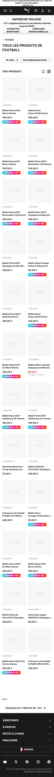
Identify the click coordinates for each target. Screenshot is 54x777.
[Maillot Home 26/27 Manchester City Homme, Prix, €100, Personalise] (40, 151)
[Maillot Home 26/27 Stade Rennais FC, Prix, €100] (14, 302)
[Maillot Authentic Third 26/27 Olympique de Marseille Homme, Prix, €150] (40, 454)
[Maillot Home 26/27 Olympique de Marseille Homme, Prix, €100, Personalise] (40, 202)
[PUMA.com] (27, 10)
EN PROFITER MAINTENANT (13, 30)
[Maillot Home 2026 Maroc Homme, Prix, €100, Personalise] (14, 100)
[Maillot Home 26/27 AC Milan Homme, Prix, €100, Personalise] (14, 554)
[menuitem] (5, 762)
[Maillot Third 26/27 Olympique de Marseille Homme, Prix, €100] (14, 251)
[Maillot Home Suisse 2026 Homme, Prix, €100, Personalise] (40, 100)
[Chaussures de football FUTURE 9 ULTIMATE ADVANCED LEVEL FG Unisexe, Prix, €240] (14, 501)
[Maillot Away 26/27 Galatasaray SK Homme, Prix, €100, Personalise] (14, 406)
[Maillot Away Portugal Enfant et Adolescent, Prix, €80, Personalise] (40, 253)
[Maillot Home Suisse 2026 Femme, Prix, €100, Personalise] (40, 304)
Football (9, 39)
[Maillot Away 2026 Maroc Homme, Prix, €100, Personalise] (14, 151)
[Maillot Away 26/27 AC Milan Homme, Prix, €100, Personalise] (14, 355)
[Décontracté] (49, 71)
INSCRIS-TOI (28, 5)
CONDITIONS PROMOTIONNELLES (38, 30)
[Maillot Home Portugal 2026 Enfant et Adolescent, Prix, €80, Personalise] (40, 503)
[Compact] (43, 71)
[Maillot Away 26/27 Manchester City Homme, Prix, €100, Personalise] (14, 202)
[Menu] (5, 10)
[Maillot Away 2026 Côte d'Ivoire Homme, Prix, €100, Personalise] (14, 651)
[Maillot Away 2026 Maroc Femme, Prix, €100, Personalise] (40, 554)
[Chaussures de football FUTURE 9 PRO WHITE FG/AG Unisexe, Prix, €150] (40, 649)
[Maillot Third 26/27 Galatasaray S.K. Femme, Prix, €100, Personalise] (40, 406)
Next (4, 699)
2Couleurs (33, 359)
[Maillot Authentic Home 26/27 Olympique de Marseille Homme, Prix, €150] (14, 603)
